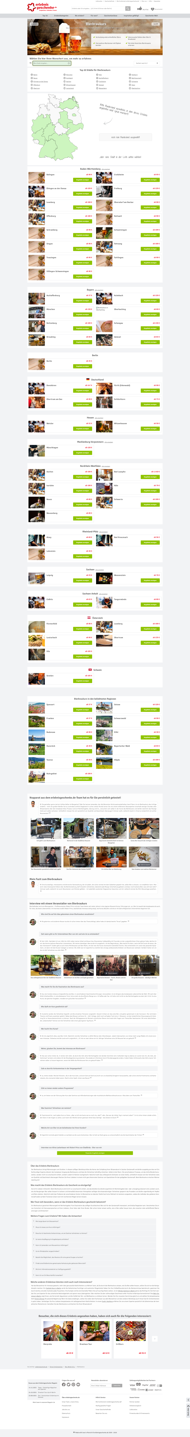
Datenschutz (66, 1413)
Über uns (144, 1)
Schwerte (135, 81)
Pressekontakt (66, 1406)
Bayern (95, 289)
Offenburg (36, 85)
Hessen (95, 417)
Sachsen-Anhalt (95, 593)
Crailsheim (102, 81)
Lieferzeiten (99, 1)
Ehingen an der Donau (40, 81)
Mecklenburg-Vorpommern (95, 441)
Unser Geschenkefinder (103, 1409)
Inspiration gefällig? (131, 16)
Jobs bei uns (66, 1409)
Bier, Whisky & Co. (70, 1367)
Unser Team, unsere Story (70, 1402)
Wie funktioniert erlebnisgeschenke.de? (128, 1)
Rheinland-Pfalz (95, 531)
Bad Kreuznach (136, 78)
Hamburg (135, 75)
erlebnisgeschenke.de (41, 1367)
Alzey (133, 85)
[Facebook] (64, 1384)
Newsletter (157, 1)
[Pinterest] (73, 1384)
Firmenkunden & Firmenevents (140, 1413)
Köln (100, 75)
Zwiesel (101, 85)
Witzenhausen (71, 85)
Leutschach (70, 88)
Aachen (68, 81)
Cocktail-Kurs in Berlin (53, 1288)
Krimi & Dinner (39, 1299)
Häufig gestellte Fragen (103, 1406)
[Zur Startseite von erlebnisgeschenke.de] (42, 7)
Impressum (65, 1417)
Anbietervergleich (135, 1406)
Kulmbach (69, 78)
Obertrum (36, 88)
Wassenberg (103, 88)
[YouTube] (78, 1384)
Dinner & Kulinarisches (56, 1367)
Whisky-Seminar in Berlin (126, 1291)
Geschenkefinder (109, 1)
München (69, 75)
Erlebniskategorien (61, 16)
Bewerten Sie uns (101, 1413)
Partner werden (135, 1402)
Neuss (35, 78)
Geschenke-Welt (151, 16)
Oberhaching (136, 88)
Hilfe (150, 1)
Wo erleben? (79, 16)
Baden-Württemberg (95, 168)
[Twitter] (68, 1384)
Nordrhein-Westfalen (95, 466)
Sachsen (95, 569)
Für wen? (94, 16)
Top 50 (45, 16)
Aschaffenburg (103, 78)
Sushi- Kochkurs (107, 1301)
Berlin (35, 75)
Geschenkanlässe (110, 16)
